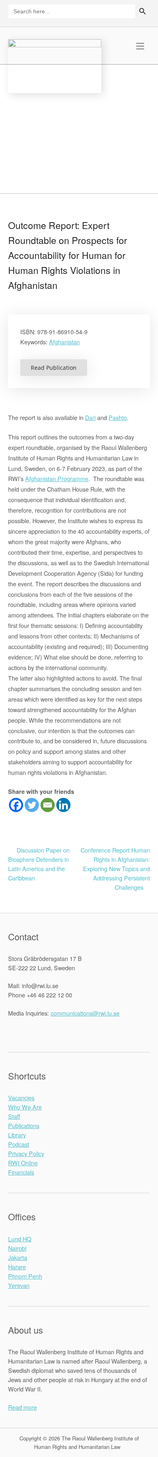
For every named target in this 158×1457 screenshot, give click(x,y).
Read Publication (54, 367)
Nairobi (17, 1248)
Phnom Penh (25, 1276)
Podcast (18, 1144)
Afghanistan (64, 341)
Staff (14, 1116)
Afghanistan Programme (56, 478)
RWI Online (23, 1162)
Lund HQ (19, 1238)
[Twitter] (32, 805)
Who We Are (25, 1107)
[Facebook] (16, 805)
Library (17, 1134)
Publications (23, 1125)
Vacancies (21, 1097)
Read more (22, 1407)
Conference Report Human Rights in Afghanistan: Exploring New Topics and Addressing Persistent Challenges (115, 868)
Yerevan (19, 1285)
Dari (90, 417)
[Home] (54, 65)
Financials (21, 1172)
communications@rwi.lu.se (85, 1013)
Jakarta (17, 1257)
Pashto (118, 417)
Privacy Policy (26, 1153)
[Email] (48, 805)
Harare (17, 1266)
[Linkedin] (63, 805)
